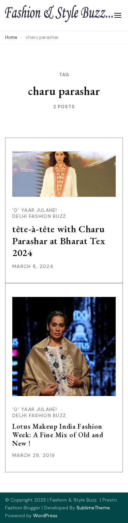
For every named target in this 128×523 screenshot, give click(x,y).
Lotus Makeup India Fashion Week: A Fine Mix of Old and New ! (57, 435)
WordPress (45, 515)
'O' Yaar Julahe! (34, 210)
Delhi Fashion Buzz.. (40, 216)
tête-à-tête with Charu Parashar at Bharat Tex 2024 (58, 241)
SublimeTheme (93, 508)
